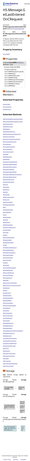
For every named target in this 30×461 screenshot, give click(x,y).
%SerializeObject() (8, 298)
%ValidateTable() (7, 328)
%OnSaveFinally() (8, 257)
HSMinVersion (7, 109)
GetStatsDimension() (9, 333)
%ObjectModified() (8, 242)
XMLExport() (6, 351)
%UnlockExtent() (7, 318)
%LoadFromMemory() (9, 227)
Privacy (5, 459)
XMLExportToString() (9, 356)
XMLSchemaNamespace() (10, 363)
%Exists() (5, 184)
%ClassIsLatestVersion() (9, 142)
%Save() (5, 290)
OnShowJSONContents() (10, 338)
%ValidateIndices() (8, 323)
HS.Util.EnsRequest (18, 29)
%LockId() (6, 232)
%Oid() (5, 245)
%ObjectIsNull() (7, 240)
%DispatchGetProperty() (10, 167)
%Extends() (6, 189)
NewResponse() (7, 336)
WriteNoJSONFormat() (9, 346)
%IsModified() (7, 217)
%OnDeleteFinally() (8, 250)
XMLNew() (6, 358)
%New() (5, 235)
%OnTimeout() (7, 260)
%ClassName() (7, 144)
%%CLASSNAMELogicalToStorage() (13, 119)
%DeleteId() (6, 159)
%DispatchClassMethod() (10, 162)
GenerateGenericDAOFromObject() (13, 331)
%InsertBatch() (7, 212)
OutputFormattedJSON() (10, 343)
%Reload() (6, 280)
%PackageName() (8, 270)
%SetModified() (7, 300)
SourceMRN (6, 54)
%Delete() (5, 154)
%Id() (4, 207)
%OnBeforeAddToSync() (10, 247)
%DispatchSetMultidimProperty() (12, 174)
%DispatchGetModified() (10, 164)
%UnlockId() (6, 321)
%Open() (5, 263)
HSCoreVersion (7, 107)
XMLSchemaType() (8, 366)
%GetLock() (6, 200)
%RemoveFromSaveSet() (10, 283)
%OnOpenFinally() (8, 255)
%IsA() (5, 215)
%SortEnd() (6, 310)
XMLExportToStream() (9, 353)
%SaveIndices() (7, 295)
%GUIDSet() (6, 194)
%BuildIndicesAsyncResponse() (12, 134)
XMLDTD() (6, 348)
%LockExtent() (7, 230)
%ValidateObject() (8, 326)
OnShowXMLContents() (9, 341)
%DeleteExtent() (7, 157)
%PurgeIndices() (7, 278)
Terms (9, 459)
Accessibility (23, 459)
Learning (26, 3)
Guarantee (15, 459)
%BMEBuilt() (6, 129)
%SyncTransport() (8, 315)
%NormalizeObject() (8, 237)
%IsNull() (5, 220)
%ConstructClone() (8, 152)
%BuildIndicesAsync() (9, 131)
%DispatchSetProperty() (9, 177)
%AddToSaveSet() (8, 124)
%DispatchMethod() (8, 169)
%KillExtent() (6, 222)
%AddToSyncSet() (8, 126)
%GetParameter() (8, 202)
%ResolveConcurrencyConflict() (12, 285)
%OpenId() (6, 265)
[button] (4, 58)
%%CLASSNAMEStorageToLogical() (13, 121)
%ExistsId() (6, 187)
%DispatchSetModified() (10, 172)
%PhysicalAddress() (8, 273)
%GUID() (5, 192)
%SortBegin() (6, 308)
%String (21, 62)
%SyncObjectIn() (7, 313)
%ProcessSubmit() (8, 275)
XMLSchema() (7, 361)
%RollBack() (6, 288)
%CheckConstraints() (9, 136)
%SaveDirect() (7, 293)
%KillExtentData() (8, 225)
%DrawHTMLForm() (8, 179)
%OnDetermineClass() (9, 252)
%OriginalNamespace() (9, 268)
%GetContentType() (8, 197)
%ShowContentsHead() (9, 305)
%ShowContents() (8, 303)
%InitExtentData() (8, 210)
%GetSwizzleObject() (9, 205)
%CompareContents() (9, 147)
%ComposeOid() (7, 149)
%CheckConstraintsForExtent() (11, 139)
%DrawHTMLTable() (8, 182)
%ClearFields (6, 104)
